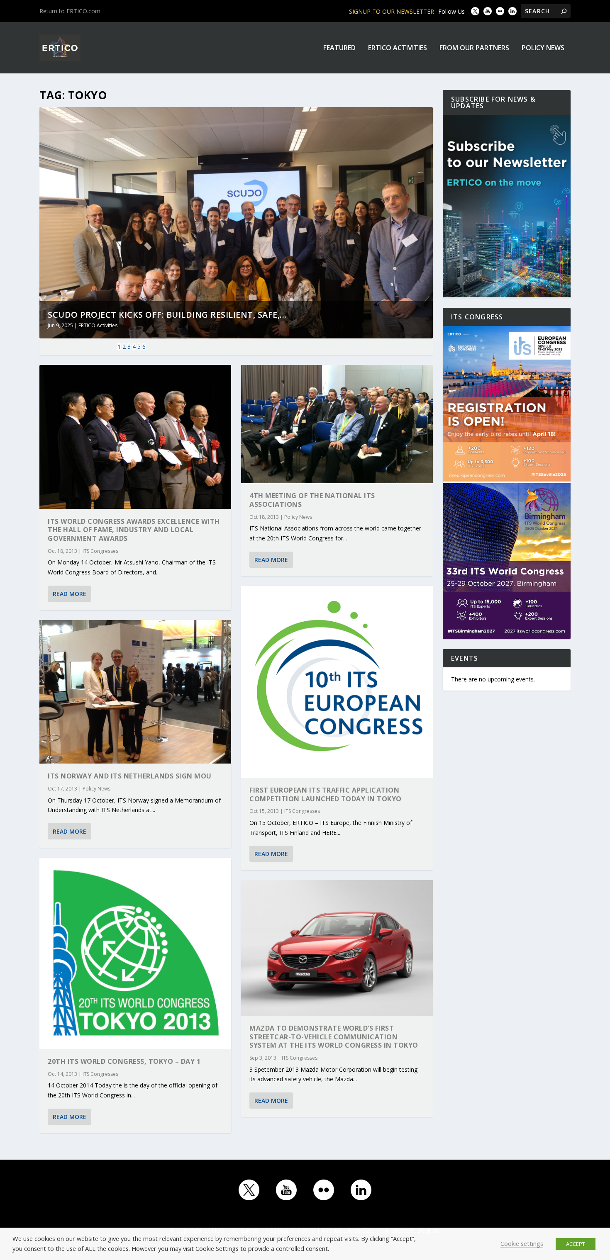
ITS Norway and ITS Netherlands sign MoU (130, 776)
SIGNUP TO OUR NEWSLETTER (391, 11)
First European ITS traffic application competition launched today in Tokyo (325, 794)
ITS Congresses (100, 551)
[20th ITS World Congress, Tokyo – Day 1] (135, 953)
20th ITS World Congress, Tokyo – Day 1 (124, 1061)
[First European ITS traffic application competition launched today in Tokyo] (337, 682)
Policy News (543, 48)
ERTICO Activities (397, 48)
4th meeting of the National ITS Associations (312, 500)
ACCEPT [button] (575, 1244)
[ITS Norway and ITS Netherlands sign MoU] (135, 692)
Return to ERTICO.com (69, 11)
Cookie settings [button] (521, 1243)
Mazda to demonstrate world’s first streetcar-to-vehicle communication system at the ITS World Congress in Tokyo (333, 1037)
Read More (69, 594)
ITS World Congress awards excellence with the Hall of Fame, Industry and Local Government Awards (134, 530)
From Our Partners (474, 48)
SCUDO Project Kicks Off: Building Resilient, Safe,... (167, 314)
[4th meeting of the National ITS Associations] (337, 424)
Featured (339, 48)
